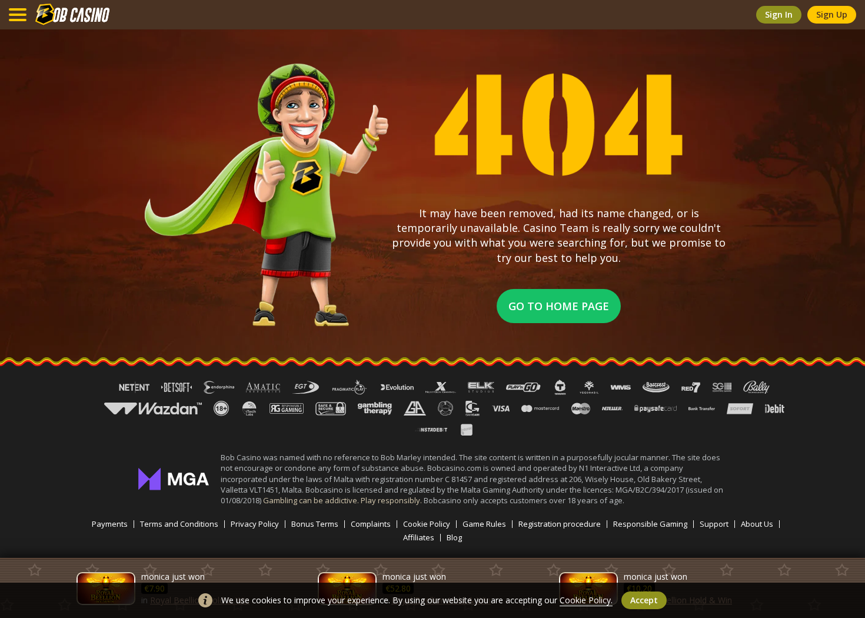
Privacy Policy (255, 524)
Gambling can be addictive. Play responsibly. (343, 500)
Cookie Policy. (586, 600)
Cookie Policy (426, 524)
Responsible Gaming (650, 524)
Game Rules (484, 524)
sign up (831, 14)
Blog (454, 537)
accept (644, 600)
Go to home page (558, 306)
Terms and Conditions (179, 524)
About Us (757, 524)
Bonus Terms (314, 524)
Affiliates (418, 537)
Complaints (371, 524)
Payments (110, 524)
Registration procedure (559, 524)
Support (714, 524)
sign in (779, 14)
